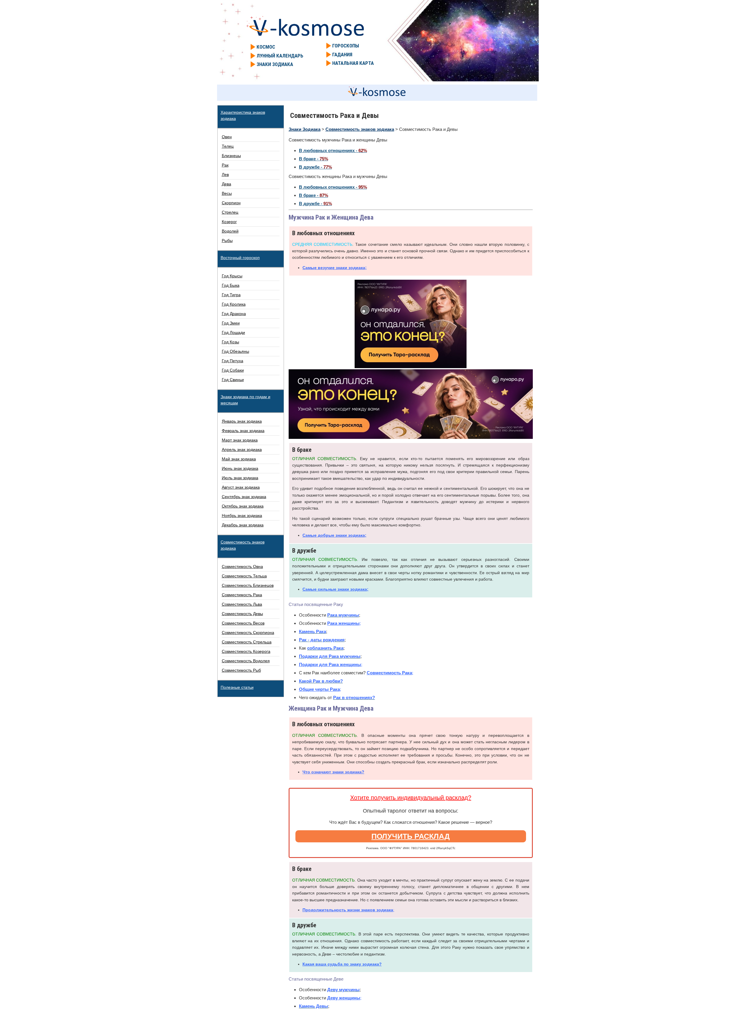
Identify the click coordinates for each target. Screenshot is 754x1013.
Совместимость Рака (389, 672)
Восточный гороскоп (240, 257)
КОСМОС (266, 47)
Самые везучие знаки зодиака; (334, 267)
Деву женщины (343, 997)
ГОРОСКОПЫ (345, 46)
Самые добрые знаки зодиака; (334, 535)
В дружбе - (315, 166)
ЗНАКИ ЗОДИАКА (275, 64)
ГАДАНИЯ (342, 54)
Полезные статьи (237, 687)
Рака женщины (343, 623)
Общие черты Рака (319, 689)
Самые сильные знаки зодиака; (335, 589)
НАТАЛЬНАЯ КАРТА (353, 63)
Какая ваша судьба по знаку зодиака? (342, 964)
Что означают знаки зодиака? (333, 772)
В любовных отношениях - (333, 150)
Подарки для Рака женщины (330, 664)
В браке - (313, 158)
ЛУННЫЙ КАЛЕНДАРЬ (280, 56)
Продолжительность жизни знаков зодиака (347, 909)
